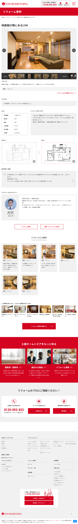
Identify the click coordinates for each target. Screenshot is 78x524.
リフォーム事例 (32, 460)
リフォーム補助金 (57, 446)
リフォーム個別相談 (58, 476)
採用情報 (56, 460)
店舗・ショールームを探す (52, 227)
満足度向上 (4, 448)
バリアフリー (56, 443)
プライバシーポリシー (55, 520)
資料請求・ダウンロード (60, 478)
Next (74, 50)
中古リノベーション (32, 448)
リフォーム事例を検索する (39, 326)
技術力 (3, 443)
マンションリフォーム (33, 446)
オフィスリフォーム (70, 441)
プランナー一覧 (32, 468)
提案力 (3, 441)
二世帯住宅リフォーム (58, 441)
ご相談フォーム (57, 474)
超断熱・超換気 (5, 454)
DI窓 (29, 450)
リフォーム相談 (26, 227)
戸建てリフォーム (32, 443)
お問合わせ (39, 411)
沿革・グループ (31, 476)
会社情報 (30, 472)
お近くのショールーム (7, 457)
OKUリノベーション (45, 441)
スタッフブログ (5, 471)
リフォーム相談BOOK (7, 466)
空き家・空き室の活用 (70, 443)
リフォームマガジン (7, 460)
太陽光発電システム (45, 446)
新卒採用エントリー (58, 485)
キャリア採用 (57, 464)
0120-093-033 (50, 5)
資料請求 (63, 411)
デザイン (4, 446)
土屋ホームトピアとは (7, 438)
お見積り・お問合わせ (39, 498)
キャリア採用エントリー (60, 482)
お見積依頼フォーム (58, 480)
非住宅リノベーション (45, 452)
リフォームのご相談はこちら (65, 93)
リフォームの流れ (32, 441)
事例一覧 (30, 464)
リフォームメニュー (33, 438)
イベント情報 (5, 468)
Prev (4, 50)
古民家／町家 (43, 443)
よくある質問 (57, 471)
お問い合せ (57, 468)
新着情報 (4, 464)
